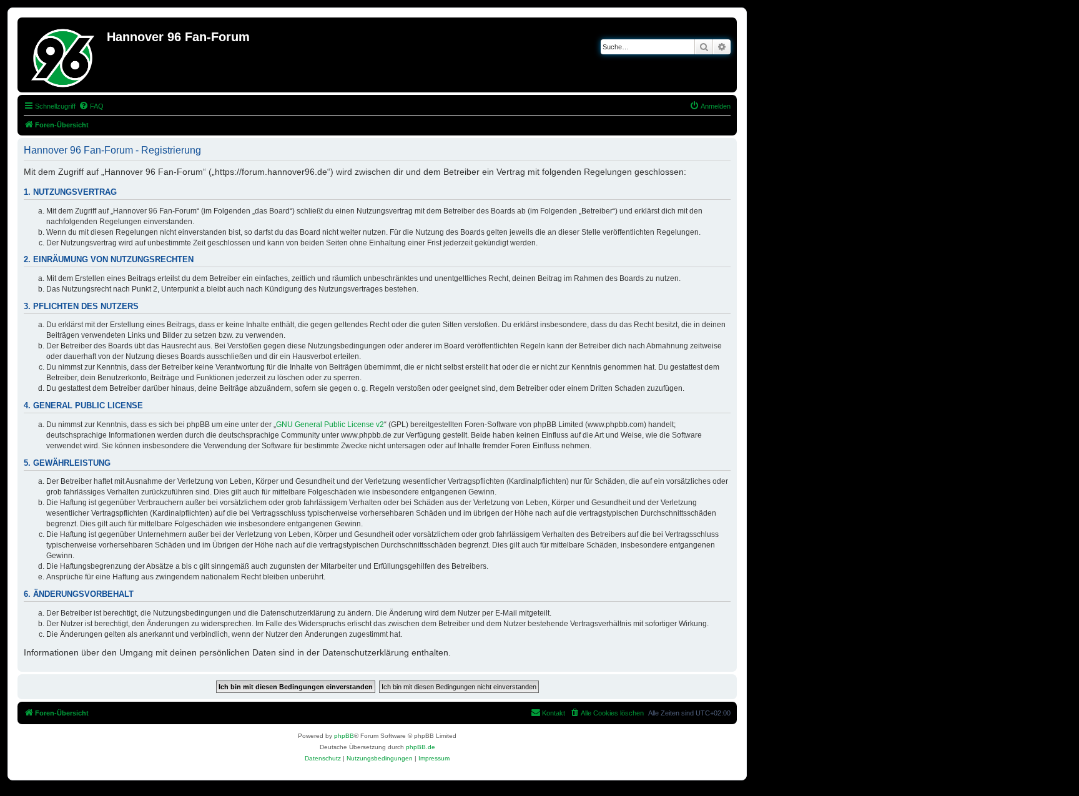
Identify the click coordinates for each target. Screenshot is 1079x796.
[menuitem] (91, 106)
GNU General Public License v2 (330, 424)
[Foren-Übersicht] (64, 55)
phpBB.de (420, 747)
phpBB (344, 735)
